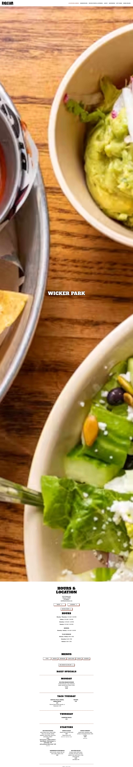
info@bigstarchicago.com (66, 600)
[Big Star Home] (7, 3)
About (106, 3)
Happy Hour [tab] (71, 658)
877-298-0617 (66, 599)
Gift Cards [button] (119, 3)
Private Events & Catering (96, 3)
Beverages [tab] (62, 658)
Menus (58, 604)
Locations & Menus (73, 3)
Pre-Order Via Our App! (66, 664)
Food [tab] (47, 658)
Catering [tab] (86, 658)
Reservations (84, 3)
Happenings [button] (112, 3)
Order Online (127, 3)
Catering (72, 604)
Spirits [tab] (79, 658)
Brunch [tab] (55, 658)
